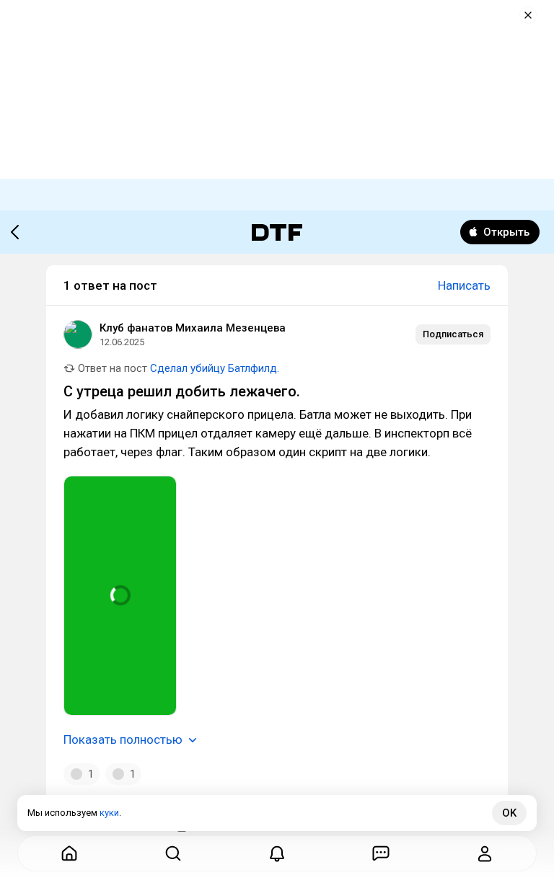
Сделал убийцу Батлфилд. (214, 368)
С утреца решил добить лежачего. (181, 391)
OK (509, 812)
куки (109, 812)
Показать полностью (123, 739)
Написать (464, 285)
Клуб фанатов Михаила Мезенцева (193, 327)
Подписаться (453, 334)
